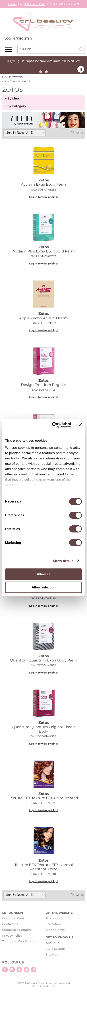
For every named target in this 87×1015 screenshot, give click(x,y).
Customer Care (13, 918)
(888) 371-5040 (34, 4)
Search (81, 49)
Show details (63, 561)
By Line (13, 98)
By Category (16, 106)
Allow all (43, 574)
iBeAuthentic (47, 986)
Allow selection (44, 587)
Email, (12, 4)
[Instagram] (12, 969)
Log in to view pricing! (43, 197)
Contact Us (10, 924)
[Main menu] (8, 49)
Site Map (52, 954)
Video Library (55, 930)
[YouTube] (26, 969)
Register (24, 38)
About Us (52, 943)
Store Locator (55, 948)
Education (53, 924)
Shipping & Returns (16, 930)
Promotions (54, 918)
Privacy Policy (12, 935)
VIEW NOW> (71, 61)
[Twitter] (19, 969)
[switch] (75, 515)
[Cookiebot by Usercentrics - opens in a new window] (53, 425)
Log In (10, 38)
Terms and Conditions (18, 941)
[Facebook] (5, 969)
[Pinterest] (33, 969)
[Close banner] (80, 424)
